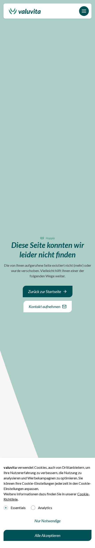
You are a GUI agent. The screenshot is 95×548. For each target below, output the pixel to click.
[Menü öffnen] (84, 11)
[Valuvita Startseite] (25, 11)
